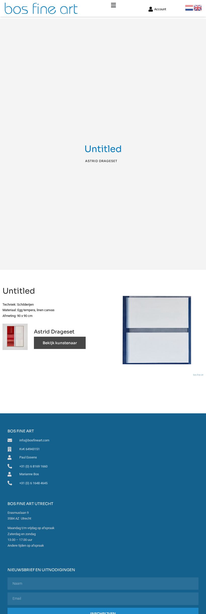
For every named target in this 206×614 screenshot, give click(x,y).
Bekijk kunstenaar (60, 342)
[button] (113, 5)
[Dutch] (189, 7)
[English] (198, 7)
